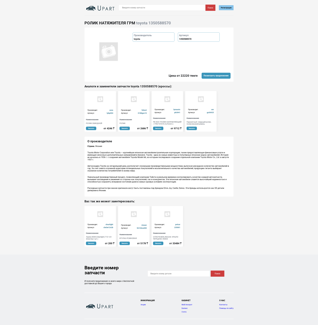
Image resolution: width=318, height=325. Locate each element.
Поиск (210, 8)
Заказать (91, 128)
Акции (143, 305)
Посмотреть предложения (216, 75)
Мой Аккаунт (187, 305)
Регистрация (226, 8)
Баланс (185, 308)
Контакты (223, 305)
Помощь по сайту (226, 308)
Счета (184, 312)
